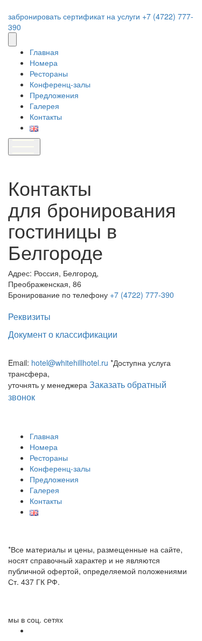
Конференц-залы (60, 84)
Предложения (54, 95)
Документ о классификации (62, 334)
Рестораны (49, 73)
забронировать (35, 16)
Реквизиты (29, 317)
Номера (44, 62)
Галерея (44, 105)
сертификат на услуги (102, 16)
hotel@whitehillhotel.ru (70, 362)
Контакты (46, 116)
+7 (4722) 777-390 (142, 294)
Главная (44, 51)
